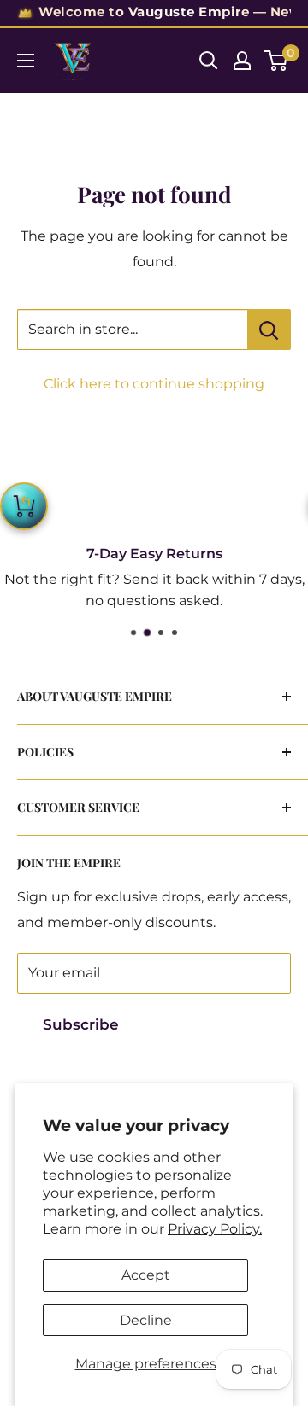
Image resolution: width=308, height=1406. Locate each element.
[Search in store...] (269, 329)
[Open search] (208, 60)
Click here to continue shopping (154, 384)
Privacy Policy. (215, 1229)
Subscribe (81, 1024)
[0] (276, 60)
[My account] (242, 60)
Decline (146, 1320)
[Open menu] (25, 60)
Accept (145, 1275)
